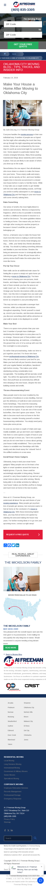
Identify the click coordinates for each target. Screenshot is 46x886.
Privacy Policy (9, 819)
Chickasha (27, 735)
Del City (26, 730)
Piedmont (11, 707)
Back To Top (9, 869)
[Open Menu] (5, 5)
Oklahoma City (29, 707)
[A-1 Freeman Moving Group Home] (24, 4)
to (40, 29)
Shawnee (27, 703)
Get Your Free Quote (23, 45)
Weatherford (12, 721)
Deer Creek (12, 735)
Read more (10, 648)
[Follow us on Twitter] (8, 831)
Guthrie (10, 726)
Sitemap (7, 822)
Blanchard (11, 740)
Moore (26, 717)
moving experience (10, 503)
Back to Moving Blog (14, 654)
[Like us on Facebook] (5, 831)
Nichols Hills (28, 712)
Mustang (11, 717)
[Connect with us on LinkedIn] (12, 831)
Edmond (11, 730)
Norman (10, 712)
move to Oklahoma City (21, 276)
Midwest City (28, 721)
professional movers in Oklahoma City (24, 356)
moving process (27, 134)
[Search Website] (35, 838)
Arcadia (10, 703)
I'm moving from (32, 19)
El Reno (26, 726)
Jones (26, 740)
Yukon (10, 744)
